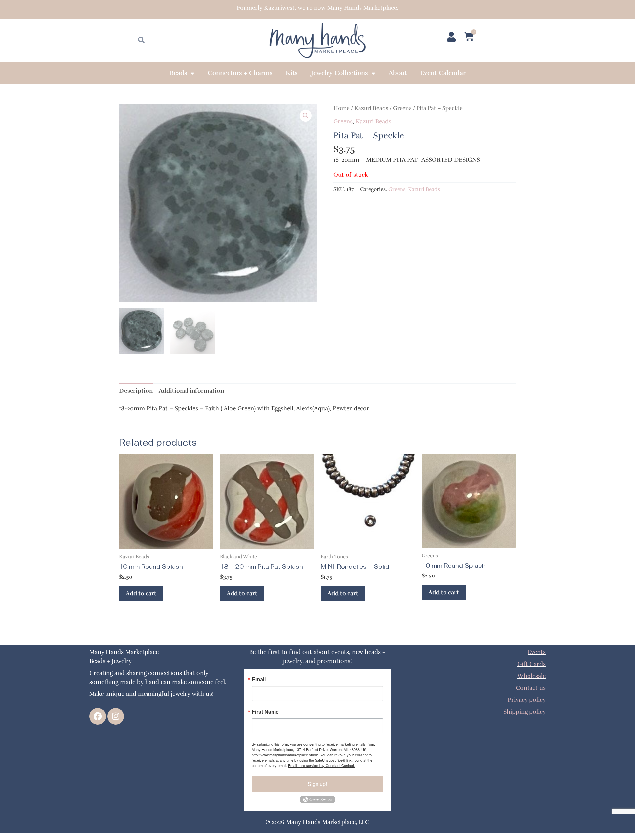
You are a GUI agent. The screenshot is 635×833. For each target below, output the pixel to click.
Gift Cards (531, 664)
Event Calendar (443, 73)
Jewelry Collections (339, 73)
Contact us (531, 687)
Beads (178, 73)
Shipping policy (524, 711)
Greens (402, 108)
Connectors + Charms (240, 73)
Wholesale (531, 676)
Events (537, 652)
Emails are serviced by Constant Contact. (321, 765)
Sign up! (317, 784)
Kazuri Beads (371, 108)
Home (341, 108)
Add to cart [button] (141, 593)
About (398, 73)
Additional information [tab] (191, 390)
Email (259, 679)
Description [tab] (136, 390)
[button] (306, 116)
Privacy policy (527, 699)
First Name (265, 711)
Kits (292, 73)
